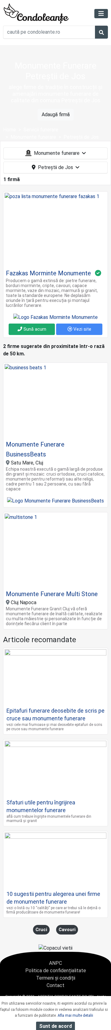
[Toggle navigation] (101, 13)
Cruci (41, 929)
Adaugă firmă (56, 114)
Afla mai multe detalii (75, 1015)
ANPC (55, 963)
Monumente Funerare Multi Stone (52, 594)
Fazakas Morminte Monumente (48, 273)
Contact (55, 985)
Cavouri (67, 929)
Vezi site (81, 329)
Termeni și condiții (55, 978)
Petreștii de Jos (55, 167)
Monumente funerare (56, 153)
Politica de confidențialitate (55, 970)
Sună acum (34, 329)
